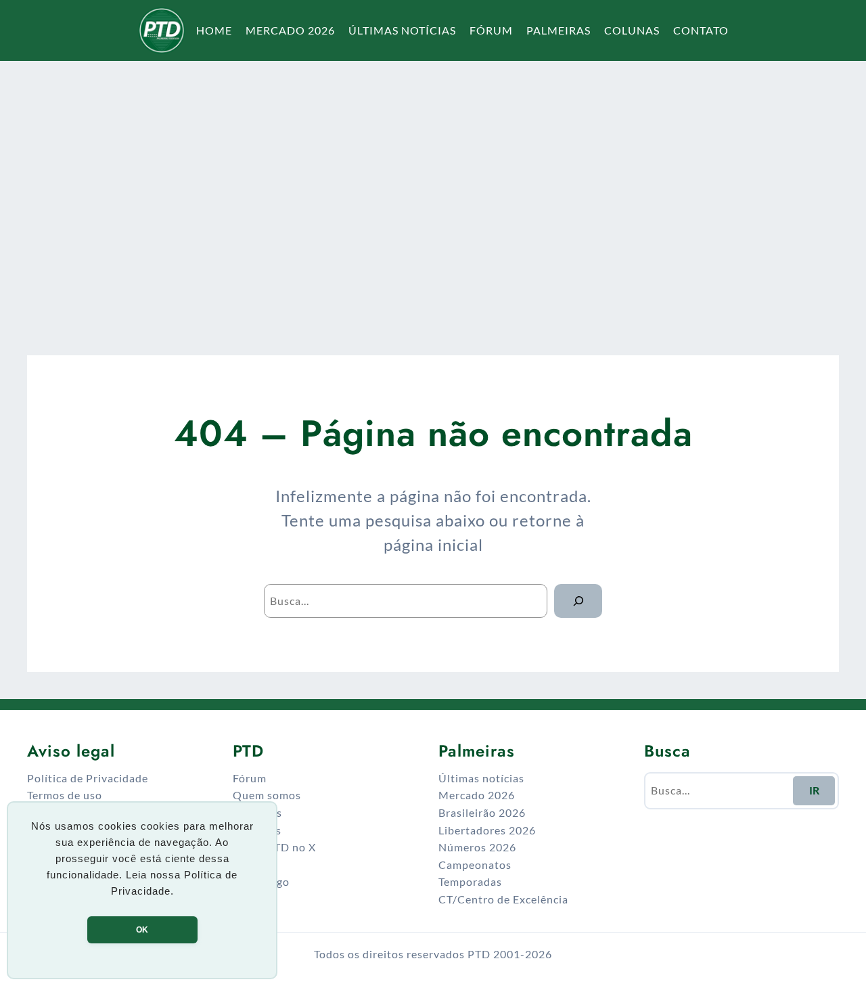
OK (142, 930)
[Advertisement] (433, 192)
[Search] (578, 600)
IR (814, 790)
